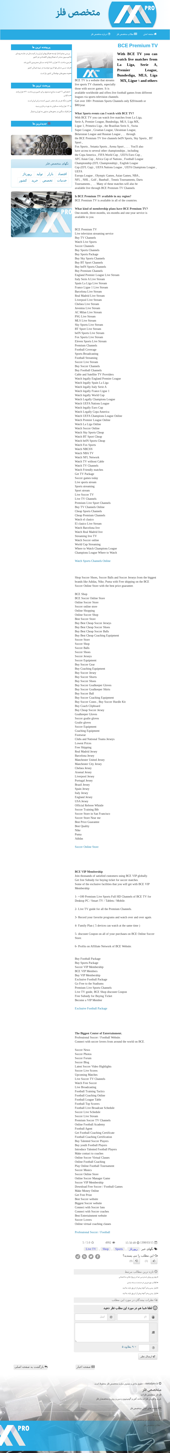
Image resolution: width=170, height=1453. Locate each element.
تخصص (47, 180)
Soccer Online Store (86, 846)
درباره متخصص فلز (99, 34)
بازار (50, 174)
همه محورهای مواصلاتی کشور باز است (55, 74)
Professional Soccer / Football (92, 1232)
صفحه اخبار (83, 1366)
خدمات (62, 180)
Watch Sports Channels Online (92, 561)
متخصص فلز (77, 14)
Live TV (91, 1249)
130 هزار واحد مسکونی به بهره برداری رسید (52, 106)
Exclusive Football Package (91, 1008)
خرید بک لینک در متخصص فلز (147, 1420)
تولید (39, 174)
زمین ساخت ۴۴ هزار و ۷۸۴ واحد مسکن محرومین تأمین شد (47, 63)
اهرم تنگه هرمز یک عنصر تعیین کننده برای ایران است (49, 101)
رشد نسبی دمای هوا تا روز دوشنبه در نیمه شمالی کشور (49, 68)
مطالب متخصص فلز (125, 34)
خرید (35, 180)
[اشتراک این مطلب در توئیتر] (91, 1256)
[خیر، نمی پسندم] (136, 1261)
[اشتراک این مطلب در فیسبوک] (98, 1256)
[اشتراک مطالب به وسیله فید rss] (84, 1256)
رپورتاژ (133, 1249)
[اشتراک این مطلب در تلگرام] (78, 1256)
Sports (119, 1249)
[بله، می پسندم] (154, 1261)
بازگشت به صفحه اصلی (30, 1366)
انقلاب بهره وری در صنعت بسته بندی (142, 1283)
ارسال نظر (147, 1356)
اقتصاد (62, 174)
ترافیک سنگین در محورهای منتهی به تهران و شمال (50, 112)
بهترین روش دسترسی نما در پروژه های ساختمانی (138, 1277)
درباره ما (156, 1415)
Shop (106, 1249)
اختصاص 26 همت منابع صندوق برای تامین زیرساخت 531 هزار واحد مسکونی (43, 94)
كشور (23, 180)
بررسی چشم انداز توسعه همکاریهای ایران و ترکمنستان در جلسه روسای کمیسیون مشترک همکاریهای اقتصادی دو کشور (43, 56)
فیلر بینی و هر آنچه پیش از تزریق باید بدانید (140, 1288)
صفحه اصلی (148, 34)
